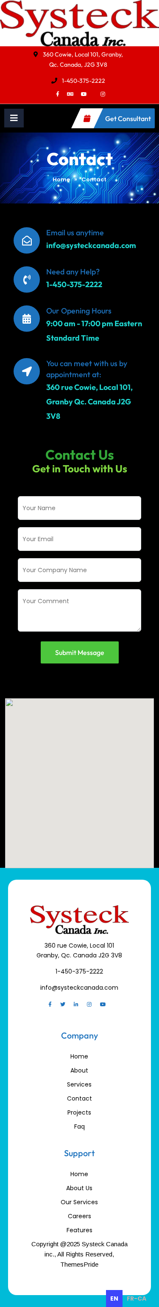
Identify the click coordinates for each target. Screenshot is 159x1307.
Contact (79, 1098)
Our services (79, 1202)
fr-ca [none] (136, 1298)
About (79, 1070)
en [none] (114, 1298)
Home (61, 179)
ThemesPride (79, 1264)
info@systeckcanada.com (91, 245)
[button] (14, 118)
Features (79, 1230)
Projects (79, 1112)
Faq (79, 1126)
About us (79, 1188)
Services (79, 1084)
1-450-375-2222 (83, 81)
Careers (79, 1216)
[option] (137, 1298)
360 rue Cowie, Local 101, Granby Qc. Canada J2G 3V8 (89, 401)
